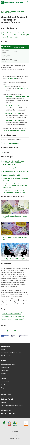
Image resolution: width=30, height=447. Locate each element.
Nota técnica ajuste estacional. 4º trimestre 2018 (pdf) (15, 179)
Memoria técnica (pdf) (9, 168)
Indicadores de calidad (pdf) (11, 175)
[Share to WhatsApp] (22, 330)
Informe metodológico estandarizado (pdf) (16, 171)
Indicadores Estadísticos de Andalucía (14, 131)
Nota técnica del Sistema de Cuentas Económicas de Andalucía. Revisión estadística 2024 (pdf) (14, 162)
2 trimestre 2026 (11, 78)
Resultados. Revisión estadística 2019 (17, 96)
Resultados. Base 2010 (13, 106)
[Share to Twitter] (15, 330)
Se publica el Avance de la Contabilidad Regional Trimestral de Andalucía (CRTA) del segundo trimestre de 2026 (16, 35)
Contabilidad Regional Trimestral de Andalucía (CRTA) (12, 11)
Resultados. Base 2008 (13, 113)
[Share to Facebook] (7, 330)
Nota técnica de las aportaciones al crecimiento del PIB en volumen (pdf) (14, 191)
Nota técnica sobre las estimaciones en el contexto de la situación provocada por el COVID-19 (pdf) (15, 185)
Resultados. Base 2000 (13, 120)
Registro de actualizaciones (11, 143)
